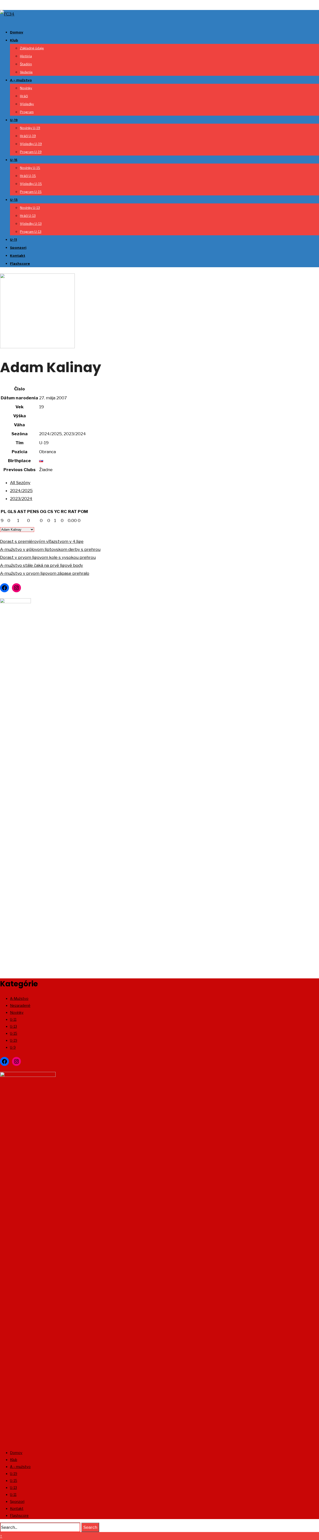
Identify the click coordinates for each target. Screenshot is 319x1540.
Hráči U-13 (28, 216)
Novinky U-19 (30, 128)
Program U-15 (31, 192)
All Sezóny (20, 482)
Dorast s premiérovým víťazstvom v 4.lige (41, 541)
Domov (16, 32)
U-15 (13, 160)
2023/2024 (21, 498)
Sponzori (18, 248)
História (26, 56)
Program (27, 112)
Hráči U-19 (28, 136)
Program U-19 (31, 152)
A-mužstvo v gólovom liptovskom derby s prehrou (50, 549)
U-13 (14, 200)
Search (90, 1527)
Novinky (26, 88)
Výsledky (27, 104)
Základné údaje (32, 48)
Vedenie (26, 72)
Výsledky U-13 (31, 224)
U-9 (13, 1047)
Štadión (26, 64)
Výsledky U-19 (31, 144)
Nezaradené (20, 1005)
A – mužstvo (21, 80)
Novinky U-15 (30, 168)
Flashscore (20, 263)
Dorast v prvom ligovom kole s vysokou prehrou (48, 557)
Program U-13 (30, 232)
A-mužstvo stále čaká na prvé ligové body (41, 565)
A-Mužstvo (19, 998)
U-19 (14, 120)
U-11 (13, 240)
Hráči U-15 (28, 176)
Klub (14, 40)
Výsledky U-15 (31, 184)
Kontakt (17, 255)
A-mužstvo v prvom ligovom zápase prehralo (44, 573)
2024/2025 (21, 490)
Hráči (24, 96)
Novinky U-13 (30, 208)
